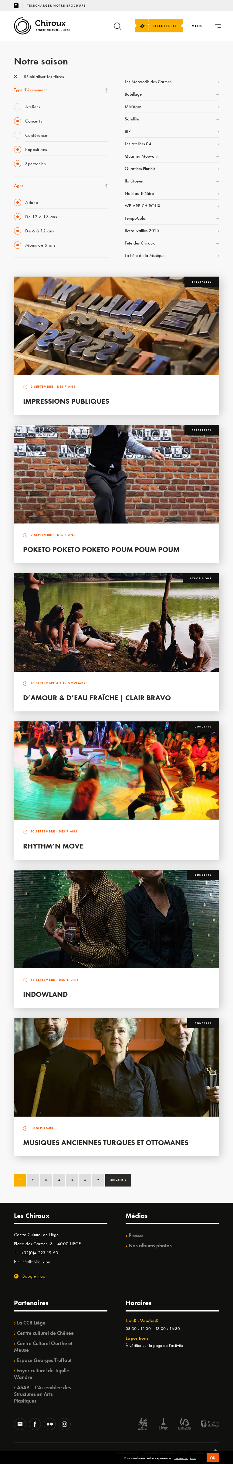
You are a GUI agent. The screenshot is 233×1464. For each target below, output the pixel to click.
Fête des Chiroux (140, 243)
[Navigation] (218, 26)
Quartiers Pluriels (140, 169)
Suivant (118, 1180)
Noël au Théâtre (139, 193)
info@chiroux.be (36, 1262)
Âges (18, 185)
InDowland (45, 994)
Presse (136, 1235)
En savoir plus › (185, 1458)
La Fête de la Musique (144, 255)
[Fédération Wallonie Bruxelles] (184, 1425)
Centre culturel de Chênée (45, 1333)
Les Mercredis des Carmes (148, 82)
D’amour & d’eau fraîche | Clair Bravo (97, 697)
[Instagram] (65, 1424)
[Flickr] (50, 1424)
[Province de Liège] (205, 1425)
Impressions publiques (66, 401)
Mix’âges (133, 106)
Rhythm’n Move (53, 846)
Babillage (133, 94)
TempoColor (136, 218)
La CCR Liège (31, 1322)
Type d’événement (30, 90)
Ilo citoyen (134, 181)
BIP (127, 131)
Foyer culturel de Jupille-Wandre (42, 1373)
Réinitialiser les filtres (43, 77)
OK (213, 1457)
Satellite (132, 119)
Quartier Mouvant (141, 156)
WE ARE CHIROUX (142, 206)
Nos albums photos (150, 1245)
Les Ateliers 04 (138, 144)
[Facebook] (35, 1424)
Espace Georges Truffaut (44, 1360)
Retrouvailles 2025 (142, 231)
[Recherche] (117, 29)
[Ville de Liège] (163, 1425)
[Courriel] (20, 1424)
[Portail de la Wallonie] (142, 1425)
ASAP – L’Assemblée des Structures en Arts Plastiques (42, 1394)
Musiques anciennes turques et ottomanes (105, 1142)
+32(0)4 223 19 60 (39, 1253)
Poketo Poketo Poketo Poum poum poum (101, 549)
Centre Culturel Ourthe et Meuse (43, 1346)
